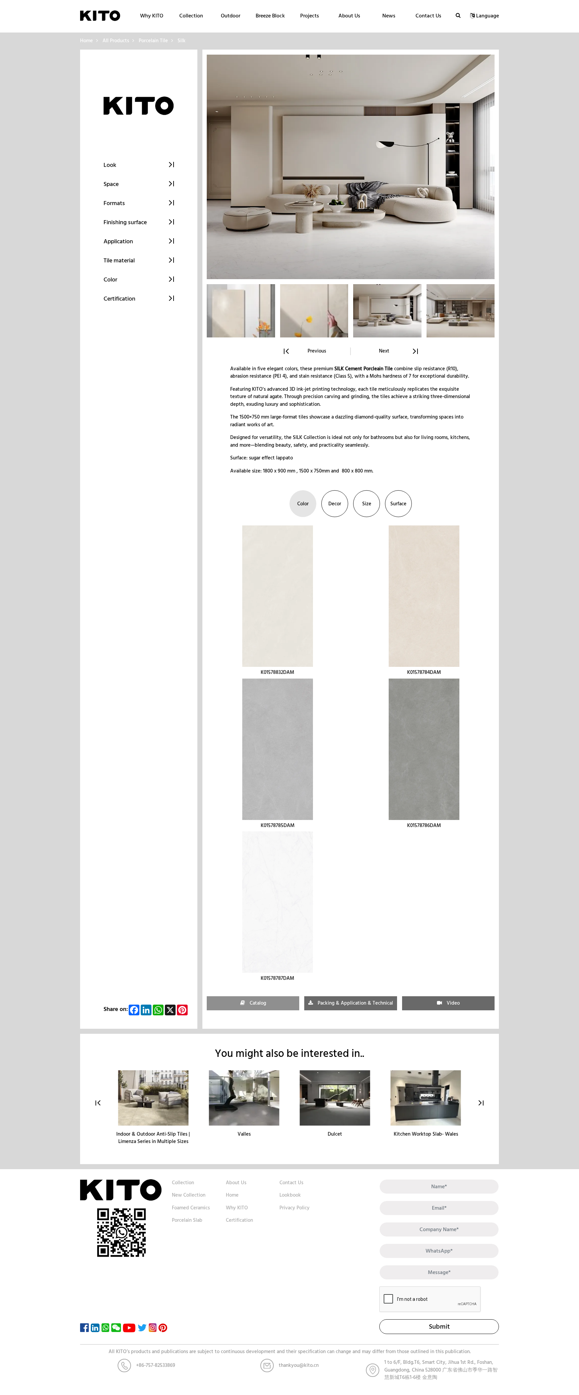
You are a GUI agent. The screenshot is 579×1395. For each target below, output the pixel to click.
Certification (239, 1220)
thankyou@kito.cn (299, 1365)
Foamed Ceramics (191, 1208)
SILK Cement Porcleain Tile (363, 369)
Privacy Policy (294, 1208)
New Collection (188, 1195)
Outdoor (230, 15)
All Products (116, 41)
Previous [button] (317, 351)
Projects (309, 15)
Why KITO (151, 15)
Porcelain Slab (187, 1220)
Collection (191, 15)
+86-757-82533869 (155, 1365)
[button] (481, 1103)
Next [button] (384, 351)
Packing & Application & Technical (354, 1003)
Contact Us (428, 15)
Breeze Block (270, 15)
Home (86, 41)
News (388, 15)
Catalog (257, 1003)
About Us (349, 15)
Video (452, 1003)
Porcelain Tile (153, 41)
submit (439, 1326)
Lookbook (290, 1195)
